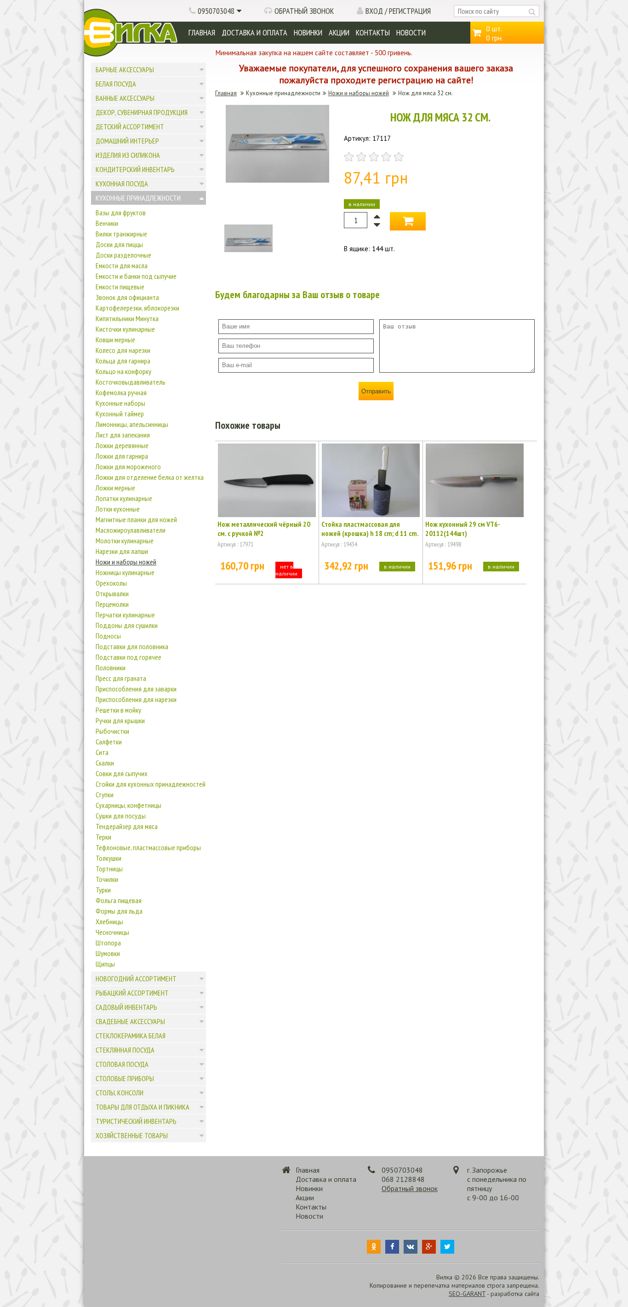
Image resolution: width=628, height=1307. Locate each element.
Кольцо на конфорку (123, 371)
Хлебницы (109, 921)
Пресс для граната (121, 678)
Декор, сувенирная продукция (142, 112)
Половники (111, 667)
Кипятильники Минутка (127, 318)
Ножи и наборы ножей (126, 561)
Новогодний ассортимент (136, 978)
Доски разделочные (123, 254)
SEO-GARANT (467, 1294)
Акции (339, 32)
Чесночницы (112, 932)
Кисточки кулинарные (125, 329)
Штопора (108, 942)
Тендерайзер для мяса (127, 826)
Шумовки (108, 953)
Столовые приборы (125, 1078)
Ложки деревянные (122, 445)
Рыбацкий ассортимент (132, 992)
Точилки (107, 879)
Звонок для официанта (127, 297)
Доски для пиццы (119, 244)
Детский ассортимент (130, 126)
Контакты (373, 32)
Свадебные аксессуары (130, 1021)
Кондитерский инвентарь (135, 169)
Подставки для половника (132, 646)
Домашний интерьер (127, 140)
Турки (103, 889)
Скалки (105, 762)
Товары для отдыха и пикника (142, 1106)
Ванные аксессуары (125, 98)
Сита (102, 752)
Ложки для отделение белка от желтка (150, 477)
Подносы (108, 635)
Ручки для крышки (120, 720)
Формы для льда (119, 910)
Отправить (376, 391)
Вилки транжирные (121, 233)
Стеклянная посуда (125, 1049)
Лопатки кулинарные (124, 498)
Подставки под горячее (128, 657)
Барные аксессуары (125, 69)
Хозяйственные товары (132, 1135)
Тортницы (109, 868)
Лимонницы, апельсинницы (132, 424)
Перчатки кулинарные (125, 614)
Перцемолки (112, 604)
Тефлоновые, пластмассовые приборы (148, 847)
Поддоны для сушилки (127, 625)
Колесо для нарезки (123, 350)
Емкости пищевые (120, 286)
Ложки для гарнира (122, 456)
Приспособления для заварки (136, 688)
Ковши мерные (115, 339)
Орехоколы (111, 582)
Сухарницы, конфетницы (128, 805)
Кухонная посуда (122, 183)
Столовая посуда (122, 1064)
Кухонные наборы (120, 403)
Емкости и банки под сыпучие (136, 276)
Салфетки (109, 741)
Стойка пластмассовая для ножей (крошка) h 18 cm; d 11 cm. (370, 528)
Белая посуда (116, 83)
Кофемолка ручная (121, 392)
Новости (411, 32)
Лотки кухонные (118, 508)
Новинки (308, 32)
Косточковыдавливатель (131, 381)
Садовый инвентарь (126, 1007)
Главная (201, 32)
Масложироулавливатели (131, 530)
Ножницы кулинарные (125, 572)
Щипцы (105, 963)
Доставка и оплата (254, 32)
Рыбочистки (112, 731)
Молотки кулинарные (125, 540)
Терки (103, 836)
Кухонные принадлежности (138, 197)
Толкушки (108, 858)
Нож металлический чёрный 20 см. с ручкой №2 (263, 528)
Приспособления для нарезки (136, 699)
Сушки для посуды (121, 815)
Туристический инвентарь (136, 1121)
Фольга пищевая (119, 900)
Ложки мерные (115, 487)
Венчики (107, 223)
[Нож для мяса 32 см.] (277, 180)
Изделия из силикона (128, 155)
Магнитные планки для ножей (136, 519)
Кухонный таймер (120, 413)
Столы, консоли (119, 1092)
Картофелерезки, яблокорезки (137, 307)
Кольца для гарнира (123, 360)
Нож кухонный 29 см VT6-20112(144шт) (462, 528)
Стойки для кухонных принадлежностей (151, 784)
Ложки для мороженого (128, 466)
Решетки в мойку (118, 709)
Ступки (105, 794)
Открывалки (112, 593)
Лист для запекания (123, 434)
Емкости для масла (122, 265)
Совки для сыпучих (122, 773)
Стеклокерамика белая (131, 1035)
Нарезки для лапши (122, 551)
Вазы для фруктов (121, 212)
